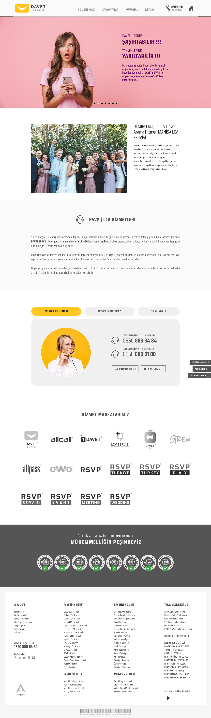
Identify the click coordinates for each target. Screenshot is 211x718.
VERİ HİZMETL (71, 674)
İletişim (17, 632)
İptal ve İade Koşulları (173, 619)
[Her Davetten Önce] (94, 103)
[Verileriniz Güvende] (102, 103)
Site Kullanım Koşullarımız (175, 622)
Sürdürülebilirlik (20, 615)
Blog (15, 636)
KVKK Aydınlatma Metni (174, 612)
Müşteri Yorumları (21, 619)
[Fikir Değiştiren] (113, 103)
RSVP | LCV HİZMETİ (74, 604)
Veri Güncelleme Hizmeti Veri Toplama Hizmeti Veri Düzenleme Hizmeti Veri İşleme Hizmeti (74, 686)
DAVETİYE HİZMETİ (124, 604)
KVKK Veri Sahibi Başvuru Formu (178, 629)
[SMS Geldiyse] (105, 103)
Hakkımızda (19, 612)
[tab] (56, 311)
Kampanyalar (19, 626)
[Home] (191, 8)
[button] (86, 8)
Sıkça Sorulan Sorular (23, 622)
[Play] (168, 698)
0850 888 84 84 (26, 646)
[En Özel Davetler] (116, 103)
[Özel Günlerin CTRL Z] (109, 103)
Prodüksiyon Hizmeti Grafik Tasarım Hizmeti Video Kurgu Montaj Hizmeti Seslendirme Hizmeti (126, 686)
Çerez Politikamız (171, 626)
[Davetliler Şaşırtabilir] (98, 103)
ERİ (80, 674)
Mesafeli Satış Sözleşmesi (175, 615)
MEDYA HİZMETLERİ (124, 674)
